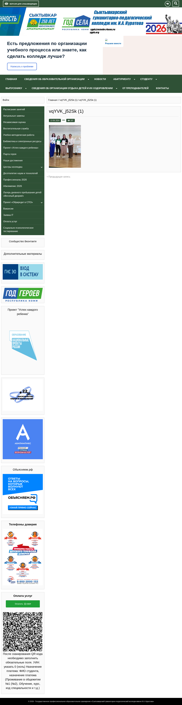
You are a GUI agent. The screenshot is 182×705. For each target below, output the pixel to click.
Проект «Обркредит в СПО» (18, 202)
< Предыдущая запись (58, 177)
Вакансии (8, 208)
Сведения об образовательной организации (54, 79)
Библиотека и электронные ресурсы (22, 141)
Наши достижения (13, 160)
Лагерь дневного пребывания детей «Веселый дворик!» (22, 194)
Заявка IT (8, 215)
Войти (6, 100)
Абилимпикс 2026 (12, 186)
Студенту (146, 79)
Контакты (162, 88)
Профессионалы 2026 (15, 179)
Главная (11, 79)
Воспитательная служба (16, 128)
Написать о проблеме (22, 66)
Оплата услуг (10, 221)
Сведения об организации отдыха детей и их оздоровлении (72, 88)
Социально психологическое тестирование (18, 229)
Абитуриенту (122, 79)
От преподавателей (135, 88)
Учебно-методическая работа (18, 135)
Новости (100, 79)
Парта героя (9, 154)
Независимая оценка (14, 122)
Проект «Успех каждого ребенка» (20, 148)
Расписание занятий (14, 109)
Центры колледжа (12, 167)
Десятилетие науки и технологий (20, 173)
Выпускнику (14, 88)
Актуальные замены (14, 116)
